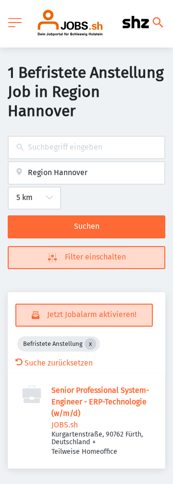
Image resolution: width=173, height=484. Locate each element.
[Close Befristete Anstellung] (90, 344)
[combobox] (86, 147)
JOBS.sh (64, 424)
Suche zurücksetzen (59, 362)
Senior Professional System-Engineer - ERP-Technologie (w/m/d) (100, 402)
